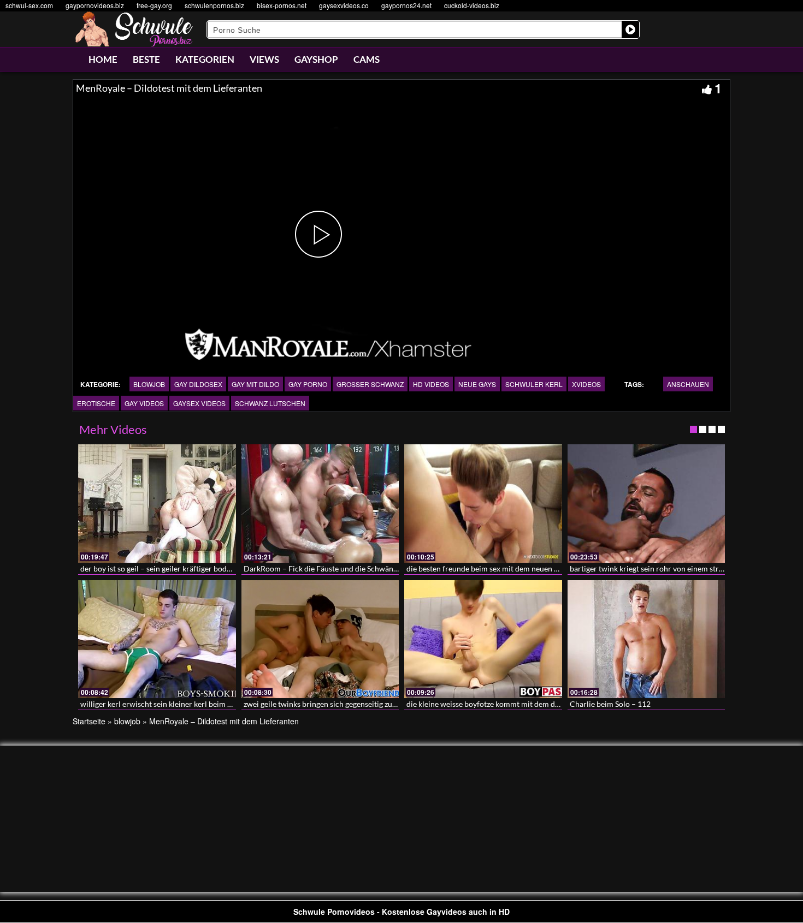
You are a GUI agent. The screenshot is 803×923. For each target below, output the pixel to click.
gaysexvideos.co (344, 5)
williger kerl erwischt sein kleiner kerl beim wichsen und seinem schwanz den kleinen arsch (233, 703)
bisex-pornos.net (281, 5)
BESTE (146, 59)
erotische (96, 403)
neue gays (477, 384)
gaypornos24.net (406, 5)
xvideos (586, 384)
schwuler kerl (534, 384)
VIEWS (264, 59)
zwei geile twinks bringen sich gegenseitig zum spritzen (336, 703)
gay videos (144, 403)
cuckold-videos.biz (471, 5)
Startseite (89, 721)
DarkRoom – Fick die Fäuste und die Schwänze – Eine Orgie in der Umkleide (371, 568)
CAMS (366, 59)
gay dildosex (198, 384)
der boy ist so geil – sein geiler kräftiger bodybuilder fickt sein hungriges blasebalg (217, 568)
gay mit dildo (255, 384)
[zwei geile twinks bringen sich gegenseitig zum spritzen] (320, 639)
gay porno (307, 384)
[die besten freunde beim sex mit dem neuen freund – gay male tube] (483, 503)
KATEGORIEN (204, 59)
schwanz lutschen (270, 403)
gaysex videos (199, 403)
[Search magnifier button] (630, 29)
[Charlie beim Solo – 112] (646, 639)
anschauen (688, 384)
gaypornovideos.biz (95, 5)
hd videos (431, 384)
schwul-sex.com (29, 5)
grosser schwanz (370, 384)
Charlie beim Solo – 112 (610, 703)
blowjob (149, 384)
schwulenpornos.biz (214, 5)
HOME (102, 59)
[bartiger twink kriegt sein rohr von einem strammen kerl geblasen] (646, 503)
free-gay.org (154, 5)
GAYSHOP (316, 59)
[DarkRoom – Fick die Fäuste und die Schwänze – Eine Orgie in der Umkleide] (320, 503)
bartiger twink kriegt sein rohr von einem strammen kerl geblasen (680, 568)
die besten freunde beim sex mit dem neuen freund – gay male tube (518, 568)
